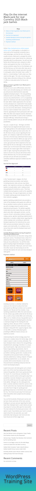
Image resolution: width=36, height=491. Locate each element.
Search (29, 425)
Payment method (11, 42)
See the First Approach (12, 35)
